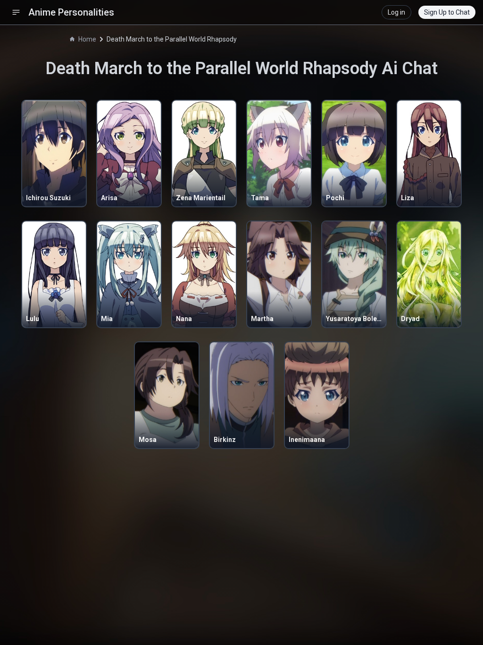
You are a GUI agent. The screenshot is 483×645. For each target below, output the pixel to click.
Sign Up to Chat (447, 12)
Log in (396, 12)
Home (87, 39)
